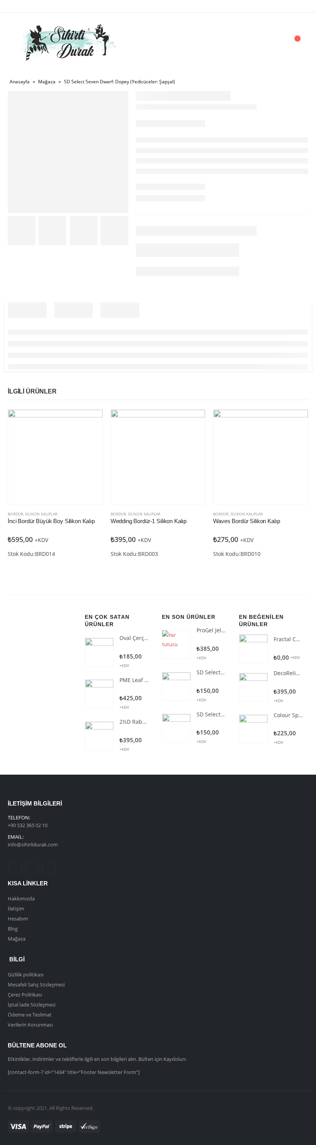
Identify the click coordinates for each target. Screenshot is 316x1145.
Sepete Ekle (90, 422)
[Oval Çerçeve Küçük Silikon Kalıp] (99, 652)
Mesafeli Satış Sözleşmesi (36, 984)
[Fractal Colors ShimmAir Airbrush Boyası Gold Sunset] (253, 648)
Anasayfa (20, 81)
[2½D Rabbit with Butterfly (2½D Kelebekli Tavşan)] (99, 735)
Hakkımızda (21, 898)
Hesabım (18, 918)
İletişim (16, 908)
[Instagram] (44, 6)
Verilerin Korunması (30, 1024)
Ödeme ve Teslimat (30, 1014)
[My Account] (254, 42)
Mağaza (46, 81)
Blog (13, 928)
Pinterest (32, 868)
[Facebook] (18, 6)
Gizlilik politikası (26, 974)
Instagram (48, 868)
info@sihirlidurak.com (33, 844)
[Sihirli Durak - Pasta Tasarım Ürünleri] (67, 42)
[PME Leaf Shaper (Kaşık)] (99, 693)
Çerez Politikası (25, 994)
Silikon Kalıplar (41, 514)
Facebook (15, 868)
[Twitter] (31, 6)
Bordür (15, 514)
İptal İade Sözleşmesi (31, 1004)
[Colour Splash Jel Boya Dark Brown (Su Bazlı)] (253, 728)
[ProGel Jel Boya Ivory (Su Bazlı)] (176, 644)
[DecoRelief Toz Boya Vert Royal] (253, 687)
